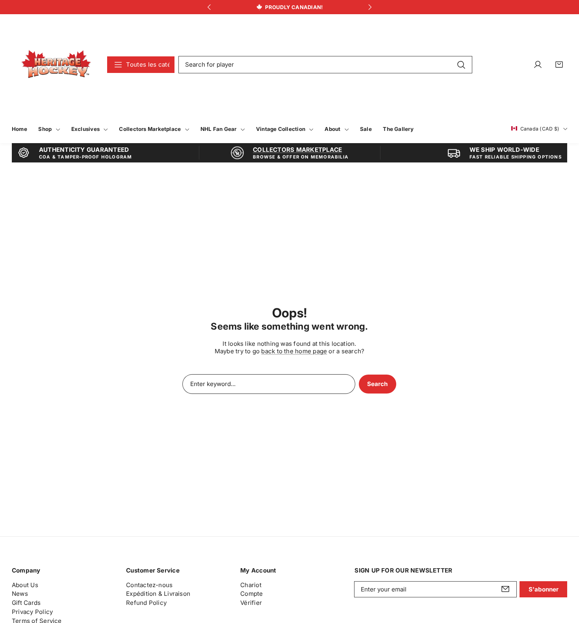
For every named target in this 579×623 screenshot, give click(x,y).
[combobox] (325, 64)
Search (377, 384)
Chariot (251, 584)
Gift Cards (26, 602)
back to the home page (294, 351)
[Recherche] (461, 64)
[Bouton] (209, 7)
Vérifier (251, 602)
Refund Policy (146, 602)
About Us (25, 584)
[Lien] (56, 64)
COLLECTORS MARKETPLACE (297, 149)
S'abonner (544, 589)
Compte (251, 593)
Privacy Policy (32, 611)
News (20, 593)
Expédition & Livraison (158, 593)
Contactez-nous (149, 584)
